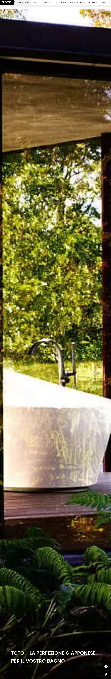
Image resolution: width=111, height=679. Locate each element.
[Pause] (106, 666)
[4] (26, 673)
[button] (21, 2)
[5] (31, 673)
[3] (22, 673)
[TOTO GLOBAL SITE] (7, 2)
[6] (35, 673)
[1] (13, 673)
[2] (17, 673)
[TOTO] (55, 344)
